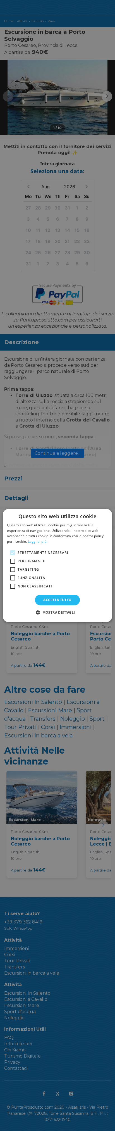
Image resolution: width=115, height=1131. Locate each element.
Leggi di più (37, 541)
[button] (57, 612)
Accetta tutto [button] (57, 599)
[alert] (57, 565)
